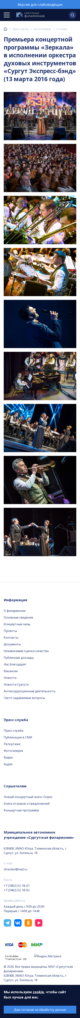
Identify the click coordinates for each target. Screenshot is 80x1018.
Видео (8, 757)
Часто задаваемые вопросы (24, 698)
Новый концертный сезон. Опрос (28, 797)
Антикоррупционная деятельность (29, 691)
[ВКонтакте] (18, 923)
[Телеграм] (7, 923)
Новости (10, 678)
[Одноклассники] (28, 923)
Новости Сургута (16, 684)
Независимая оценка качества (26, 651)
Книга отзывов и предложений (26, 804)
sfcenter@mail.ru (15, 869)
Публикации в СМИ (18, 737)
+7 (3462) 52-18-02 (17, 890)
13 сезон (61, 29)
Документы (12, 644)
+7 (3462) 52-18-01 (17, 886)
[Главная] (5, 29)
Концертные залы (17, 624)
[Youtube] (38, 923)
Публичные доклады (19, 658)
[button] (72, 15)
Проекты (10, 631)
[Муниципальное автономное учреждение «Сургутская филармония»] (30, 15)
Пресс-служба (13, 731)
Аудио (8, 764)
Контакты (11, 637)
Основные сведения (18, 617)
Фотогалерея (42, 29)
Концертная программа (21, 810)
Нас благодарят (15, 664)
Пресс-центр (20, 29)
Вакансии (11, 671)
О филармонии (14, 611)
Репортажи (12, 744)
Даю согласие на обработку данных (40, 1010)
